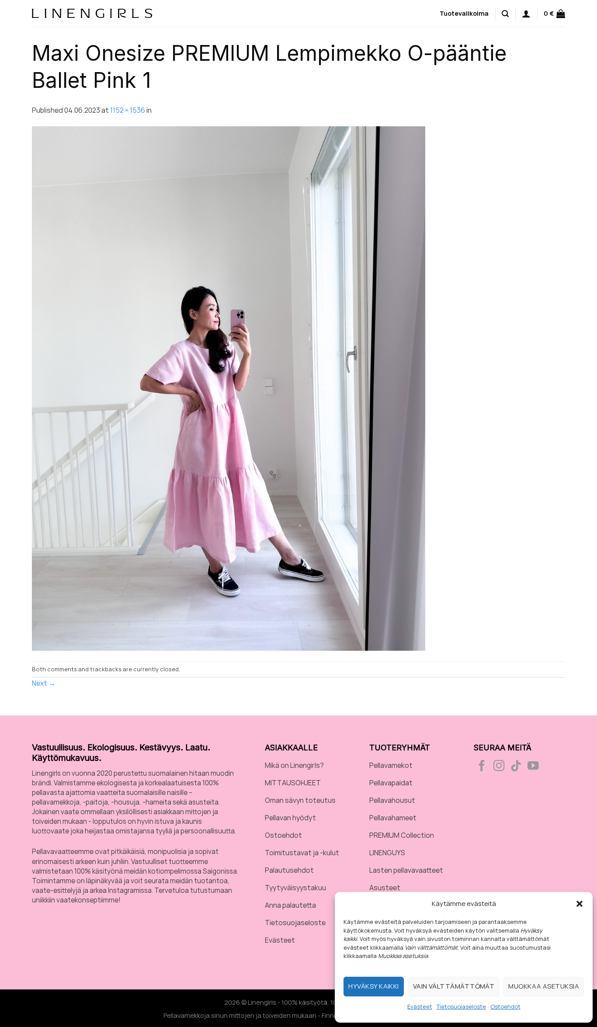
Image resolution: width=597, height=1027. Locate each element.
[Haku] (505, 13)
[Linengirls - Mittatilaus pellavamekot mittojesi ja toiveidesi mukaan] (92, 13)
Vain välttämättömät (454, 986)
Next (44, 683)
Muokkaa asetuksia (543, 986)
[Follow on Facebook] (482, 766)
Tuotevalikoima (464, 13)
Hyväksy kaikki (373, 986)
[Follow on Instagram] (499, 766)
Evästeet (419, 1006)
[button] (579, 903)
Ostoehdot (505, 1006)
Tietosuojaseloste (461, 1006)
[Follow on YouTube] (533, 766)
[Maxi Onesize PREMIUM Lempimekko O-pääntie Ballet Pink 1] (228, 388)
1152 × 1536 (127, 110)
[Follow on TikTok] (516, 766)
